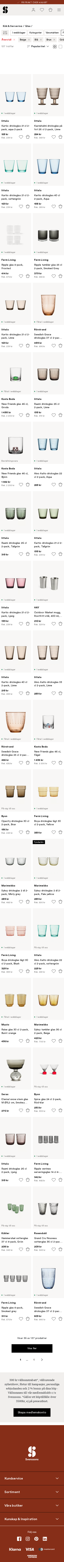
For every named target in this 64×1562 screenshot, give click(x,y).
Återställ (6, 39)
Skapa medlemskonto (32, 1412)
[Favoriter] (42, 10)
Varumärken (52, 32)
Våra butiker (13, 1505)
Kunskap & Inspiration (20, 1519)
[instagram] (28, 1539)
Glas (27, 26)
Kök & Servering (12, 26)
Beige (23, 39)
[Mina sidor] (33, 10)
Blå (36, 39)
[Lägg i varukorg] (28, 137)
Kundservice (13, 1478)
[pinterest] (36, 1539)
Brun (48, 39)
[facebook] (19, 1539)
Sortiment (12, 1492)
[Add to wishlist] (21, 137)
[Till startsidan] (5, 9)
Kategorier (35, 32)
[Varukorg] (50, 10)
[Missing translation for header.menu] (59, 10)
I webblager (18, 32)
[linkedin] (45, 1539)
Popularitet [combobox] (38, 46)
